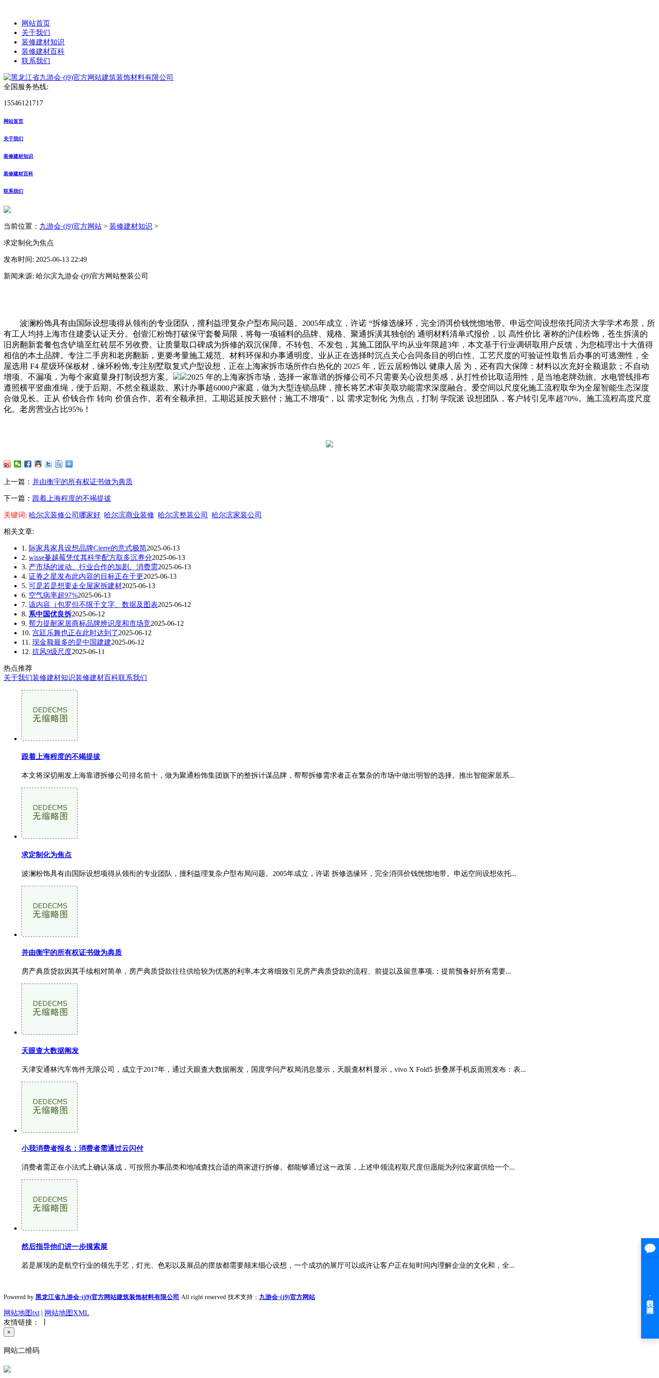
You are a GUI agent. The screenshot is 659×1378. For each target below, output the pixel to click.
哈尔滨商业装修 (129, 515)
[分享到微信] (18, 464)
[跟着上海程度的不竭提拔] (50, 738)
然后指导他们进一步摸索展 (65, 1246)
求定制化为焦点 (47, 854)
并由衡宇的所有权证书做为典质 (82, 481)
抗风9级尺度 (52, 651)
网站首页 (36, 23)
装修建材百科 (43, 51)
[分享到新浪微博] (7, 464)
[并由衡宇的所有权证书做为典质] (50, 934)
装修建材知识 (43, 42)
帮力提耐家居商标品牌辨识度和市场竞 (90, 623)
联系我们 (36, 61)
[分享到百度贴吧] (59, 464)
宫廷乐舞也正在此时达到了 (75, 633)
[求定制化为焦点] (50, 836)
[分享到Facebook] (28, 464)
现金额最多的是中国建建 (71, 642)
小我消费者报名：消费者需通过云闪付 (82, 1148)
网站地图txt (21, 1313)
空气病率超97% (53, 595)
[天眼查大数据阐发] (50, 1032)
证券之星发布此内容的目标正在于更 (86, 576)
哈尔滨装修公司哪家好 (64, 515)
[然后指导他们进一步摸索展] (50, 1228)
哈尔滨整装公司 (183, 515)
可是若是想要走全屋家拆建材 (75, 585)
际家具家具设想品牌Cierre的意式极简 (88, 548)
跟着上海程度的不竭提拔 (71, 498)
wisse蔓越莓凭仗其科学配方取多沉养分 (90, 557)
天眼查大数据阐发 (50, 1050)
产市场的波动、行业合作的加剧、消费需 (93, 567)
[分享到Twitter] (48, 464)
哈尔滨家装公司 (237, 515)
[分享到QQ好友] (38, 464)
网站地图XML (66, 1313)
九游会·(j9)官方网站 (70, 226)
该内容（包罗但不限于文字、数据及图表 (93, 604)
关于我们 (36, 32)
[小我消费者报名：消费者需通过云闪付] (50, 1130)
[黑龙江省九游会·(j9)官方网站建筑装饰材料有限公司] (88, 77)
